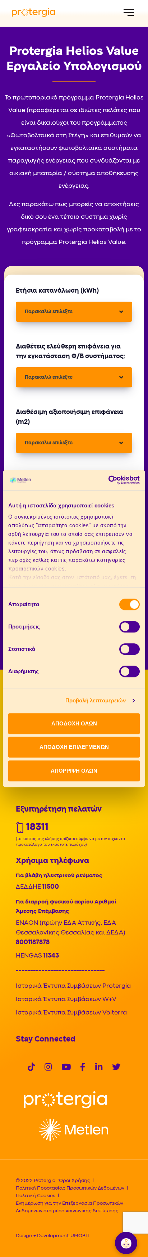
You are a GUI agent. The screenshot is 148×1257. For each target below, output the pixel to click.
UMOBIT (79, 1236)
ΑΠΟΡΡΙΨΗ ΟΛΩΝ (74, 771)
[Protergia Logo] (33, 12)
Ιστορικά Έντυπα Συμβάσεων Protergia (73, 986)
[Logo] (65, 1100)
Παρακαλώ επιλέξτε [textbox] (49, 312)
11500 (50, 887)
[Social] (31, 1068)
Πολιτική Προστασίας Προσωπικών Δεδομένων (70, 1188)
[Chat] (126, 1243)
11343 (51, 956)
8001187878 (33, 942)
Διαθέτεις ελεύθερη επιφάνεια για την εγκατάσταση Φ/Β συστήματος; (70, 351)
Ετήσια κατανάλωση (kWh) (57, 291)
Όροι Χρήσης (74, 1180)
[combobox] (74, 312)
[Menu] (128, 12)
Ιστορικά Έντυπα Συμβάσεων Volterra (71, 1013)
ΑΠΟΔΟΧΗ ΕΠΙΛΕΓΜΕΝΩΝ (74, 747)
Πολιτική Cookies (35, 1196)
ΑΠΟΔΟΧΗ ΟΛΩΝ (74, 723)
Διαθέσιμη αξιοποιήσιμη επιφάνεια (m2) (69, 417)
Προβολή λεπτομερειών (95, 700)
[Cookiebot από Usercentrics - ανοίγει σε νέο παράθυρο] (108, 480)
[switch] (129, 626)
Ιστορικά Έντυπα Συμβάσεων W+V (66, 999)
